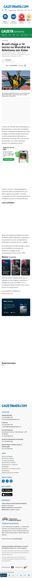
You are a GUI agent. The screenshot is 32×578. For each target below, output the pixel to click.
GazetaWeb (5, 466)
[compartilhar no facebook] (17, 575)
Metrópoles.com (7, 293)
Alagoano (4, 35)
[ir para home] (16, 6)
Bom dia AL (20, 10)
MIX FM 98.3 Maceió (8, 458)
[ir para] (7, 490)
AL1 (25, 10)
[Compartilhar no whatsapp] (13, 575)
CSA (10, 35)
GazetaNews (5, 470)
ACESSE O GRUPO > (8, 159)
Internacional (24, 35)
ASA (17, 35)
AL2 (29, 10)
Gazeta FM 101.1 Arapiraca (10, 464)
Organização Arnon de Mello (10, 472)
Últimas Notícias (12, 10)
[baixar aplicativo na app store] (13, 312)
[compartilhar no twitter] (9, 575)
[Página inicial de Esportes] (12, 31)
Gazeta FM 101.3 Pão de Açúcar (11, 468)
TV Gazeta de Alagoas (8, 460)
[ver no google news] (28, 575)
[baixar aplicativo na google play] (6, 312)
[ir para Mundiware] (8, 567)
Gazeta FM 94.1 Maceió (8, 462)
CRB (13, 35)
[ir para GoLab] (21, 567)
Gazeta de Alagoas (7, 456)
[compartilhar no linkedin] (21, 575)
